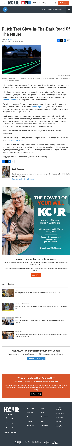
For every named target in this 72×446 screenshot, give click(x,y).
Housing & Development (22, 304)
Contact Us (44, 417)
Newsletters (30, 425)
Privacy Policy (60, 426)
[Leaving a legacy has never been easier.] (36, 221)
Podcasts (29, 421)
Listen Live (30, 412)
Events (43, 408)
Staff (42, 412)
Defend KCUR (36, 394)
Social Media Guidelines (59, 408)
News (16, 290)
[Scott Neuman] (6, 172)
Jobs (42, 421)
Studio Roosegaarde (10, 100)
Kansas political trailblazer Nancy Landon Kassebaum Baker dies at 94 (38, 293)
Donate (64, 3)
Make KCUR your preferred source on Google (36, 350)
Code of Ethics (60, 413)
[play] (5, 9)
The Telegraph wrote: (15, 140)
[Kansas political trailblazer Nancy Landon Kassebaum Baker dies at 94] (8, 293)
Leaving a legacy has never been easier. (36, 259)
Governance (59, 417)
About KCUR (30, 408)
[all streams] (69, 9)
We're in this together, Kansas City (36, 378)
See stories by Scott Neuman (23, 179)
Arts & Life (18, 317)
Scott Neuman (12, 40)
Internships (44, 425)
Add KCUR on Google (36, 358)
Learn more (36, 275)
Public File (58, 422)
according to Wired (39, 107)
